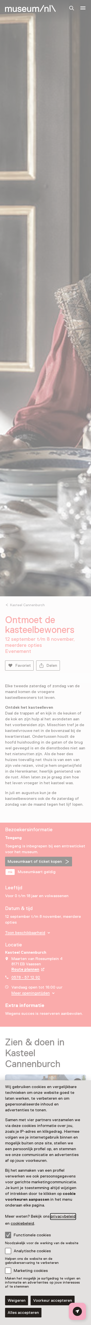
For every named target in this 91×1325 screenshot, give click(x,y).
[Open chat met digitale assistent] (77, 1311)
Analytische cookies (32, 1251)
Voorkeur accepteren (52, 1300)
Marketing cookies (31, 1270)
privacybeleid (63, 1216)
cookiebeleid (22, 1223)
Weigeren (17, 1300)
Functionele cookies (32, 1235)
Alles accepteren (23, 1312)
